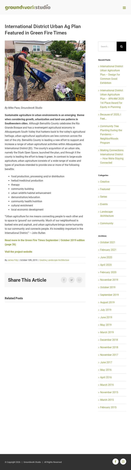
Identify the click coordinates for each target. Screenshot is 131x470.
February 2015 (108, 407)
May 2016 (106, 369)
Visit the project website (18, 251)
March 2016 (107, 384)
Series (103, 196)
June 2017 (106, 362)
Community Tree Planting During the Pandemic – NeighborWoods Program (111, 134)
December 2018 (109, 339)
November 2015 (109, 392)
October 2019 (107, 287)
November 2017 (109, 354)
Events (104, 204)
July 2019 (105, 309)
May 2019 (106, 324)
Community (106, 223)
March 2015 (107, 399)
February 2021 (108, 249)
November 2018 (109, 347)
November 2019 (109, 279)
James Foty (13, 260)
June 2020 (106, 257)
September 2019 (109, 294)
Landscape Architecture (58, 260)
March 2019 (107, 332)
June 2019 (106, 317)
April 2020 (106, 264)
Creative (43, 260)
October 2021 (107, 242)
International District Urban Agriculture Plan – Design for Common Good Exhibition (111, 74)
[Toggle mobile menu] (124, 7)
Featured (105, 189)
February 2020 (108, 272)
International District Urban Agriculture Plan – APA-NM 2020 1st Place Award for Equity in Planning (112, 99)
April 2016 (106, 377)
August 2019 (107, 302)
